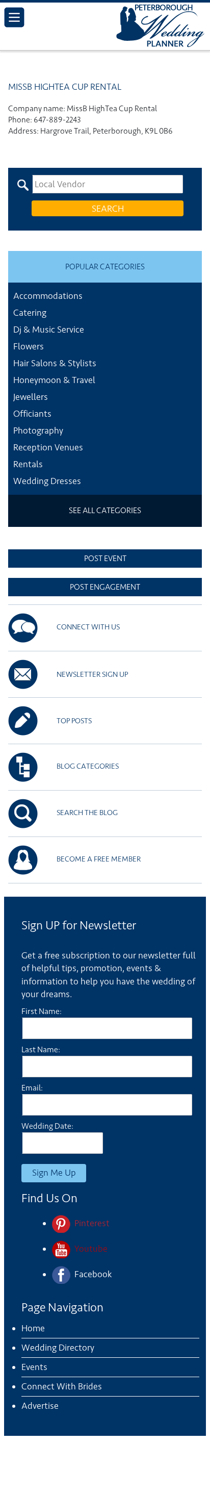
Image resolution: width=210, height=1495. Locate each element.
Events (34, 1367)
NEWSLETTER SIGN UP (92, 674)
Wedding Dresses (47, 481)
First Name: (41, 1011)
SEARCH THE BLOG (87, 813)
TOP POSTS (74, 721)
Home (33, 1328)
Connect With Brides (61, 1386)
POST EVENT (105, 558)
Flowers (28, 346)
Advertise (40, 1405)
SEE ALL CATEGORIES (105, 510)
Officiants (32, 413)
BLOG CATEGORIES (88, 766)
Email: (32, 1088)
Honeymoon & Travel (54, 380)
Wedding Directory (57, 1347)
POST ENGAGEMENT (105, 587)
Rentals (28, 464)
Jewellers (30, 396)
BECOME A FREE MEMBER (99, 859)
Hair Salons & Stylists (54, 363)
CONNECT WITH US (88, 627)
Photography (38, 430)
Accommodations (48, 295)
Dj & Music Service (48, 329)
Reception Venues (48, 447)
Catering (29, 312)
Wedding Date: (47, 1126)
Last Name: (40, 1050)
